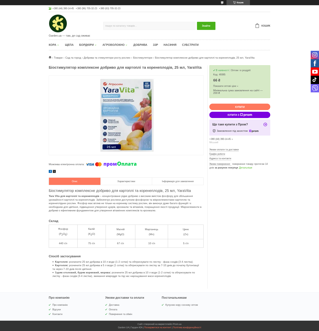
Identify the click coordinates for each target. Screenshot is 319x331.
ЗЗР (155, 44)
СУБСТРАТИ (190, 44)
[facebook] (50, 171)
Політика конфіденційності (187, 327)
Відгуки (56, 309)
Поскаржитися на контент (157, 327)
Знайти (206, 25)
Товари (58, 57)
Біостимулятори (142, 57)
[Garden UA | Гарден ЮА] (76, 23)
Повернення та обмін (120, 314)
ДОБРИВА (140, 44)
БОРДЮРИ (86, 44)
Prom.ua (177, 324)
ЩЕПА (69, 44)
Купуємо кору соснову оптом (181, 304)
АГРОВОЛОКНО (113, 44)
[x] (54, 171)
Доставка (114, 304)
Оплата (113, 309)
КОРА (52, 44)
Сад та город (73, 57)
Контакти (57, 314)
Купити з (233, 115)
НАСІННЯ (170, 44)
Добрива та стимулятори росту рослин (107, 57)
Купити (240, 107)
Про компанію (60, 304)
